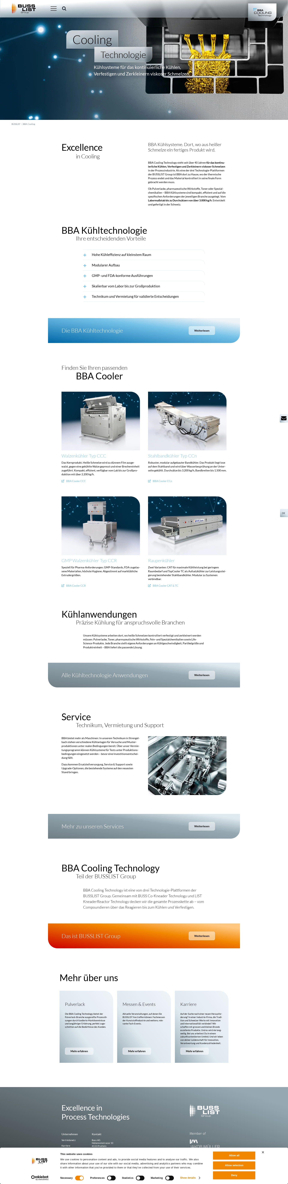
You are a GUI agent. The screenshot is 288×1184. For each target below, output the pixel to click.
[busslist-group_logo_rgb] (24, 4)
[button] (64, 9)
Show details (188, 1177)
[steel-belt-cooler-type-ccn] (187, 393)
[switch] (111, 1178)
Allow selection (234, 1165)
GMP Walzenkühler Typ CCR (89, 560)
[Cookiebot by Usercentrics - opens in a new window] (40, 1177)
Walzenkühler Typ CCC (84, 455)
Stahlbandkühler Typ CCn (172, 455)
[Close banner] (263, 1152)
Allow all (234, 1155)
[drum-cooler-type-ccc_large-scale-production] (101, 393)
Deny (234, 1175)
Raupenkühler (161, 560)
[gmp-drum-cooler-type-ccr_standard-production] (101, 497)
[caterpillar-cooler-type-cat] (187, 497)
